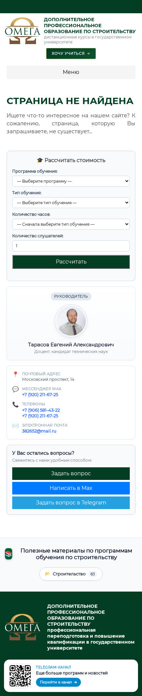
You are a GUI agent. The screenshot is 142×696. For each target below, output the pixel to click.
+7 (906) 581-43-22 (41, 410)
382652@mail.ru (39, 431)
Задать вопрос (71, 473)
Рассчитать (71, 262)
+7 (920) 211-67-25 (40, 394)
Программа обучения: (35, 171)
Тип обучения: (27, 192)
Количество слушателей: (38, 235)
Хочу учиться (71, 53)
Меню (71, 72)
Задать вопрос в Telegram (71, 502)
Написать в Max (71, 488)
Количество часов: (31, 214)
